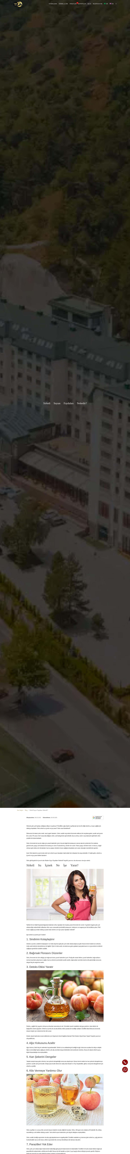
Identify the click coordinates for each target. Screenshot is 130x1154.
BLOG (89, 4)
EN (112, 4)
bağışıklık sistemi (31, 1028)
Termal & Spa (63, 4)
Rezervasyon (97, 4)
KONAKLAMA (53, 4)
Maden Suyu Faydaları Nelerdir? (54, 860)
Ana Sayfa (20, 810)
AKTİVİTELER (82, 4)
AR (106, 4)
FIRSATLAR (73, 4)
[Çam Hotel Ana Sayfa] (17, 4)
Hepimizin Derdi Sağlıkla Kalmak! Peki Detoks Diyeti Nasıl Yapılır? (71, 1036)
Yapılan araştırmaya (32, 1061)
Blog (26, 810)
